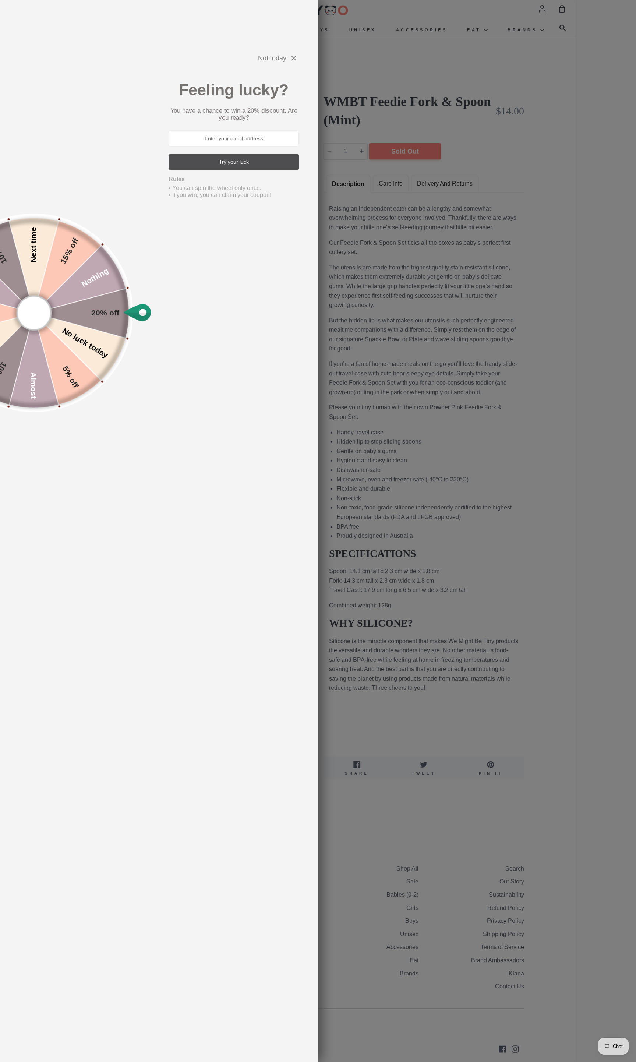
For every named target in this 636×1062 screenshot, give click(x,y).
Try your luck (234, 162)
